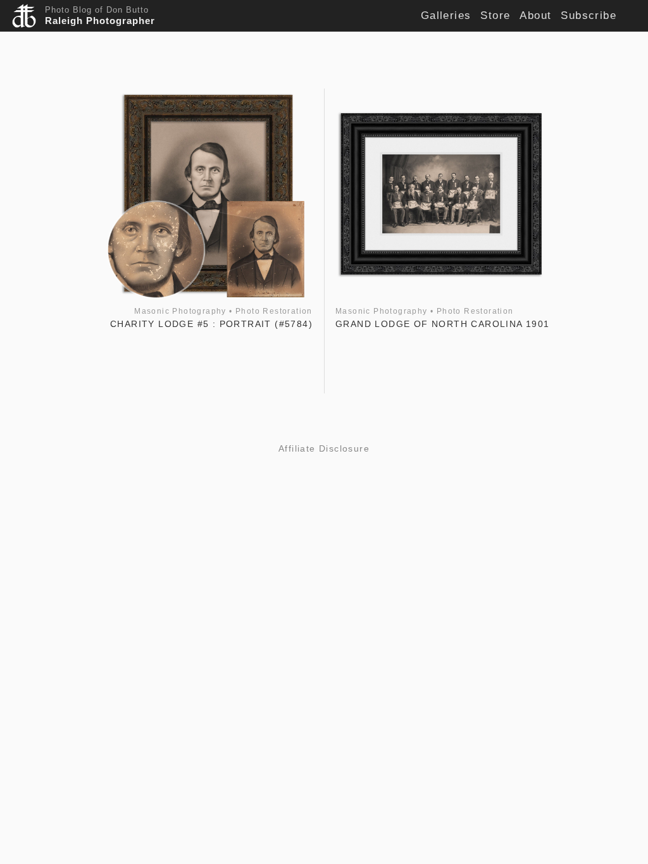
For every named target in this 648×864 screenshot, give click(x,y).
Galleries (446, 15)
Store (495, 15)
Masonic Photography (180, 311)
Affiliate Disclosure (324, 449)
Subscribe (588, 15)
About (535, 15)
